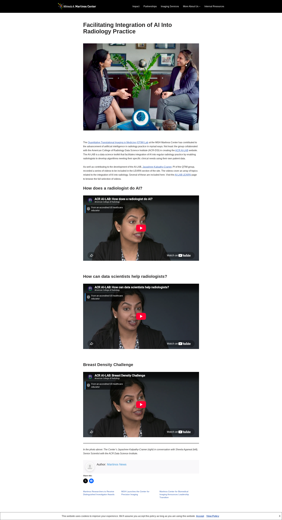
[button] (199, 6)
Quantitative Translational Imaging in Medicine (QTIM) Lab (118, 142)
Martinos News (116, 464)
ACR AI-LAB (181, 150)
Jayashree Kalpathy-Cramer (157, 167)
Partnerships (150, 6)
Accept (200, 516)
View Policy (212, 516)
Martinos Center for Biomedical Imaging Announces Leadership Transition (174, 494)
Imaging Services (170, 6)
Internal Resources (214, 6)
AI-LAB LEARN (183, 175)
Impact (135, 6)
